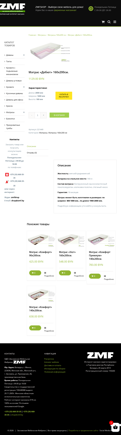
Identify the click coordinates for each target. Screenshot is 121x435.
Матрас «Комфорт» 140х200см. (40, 308)
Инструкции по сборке (54, 368)
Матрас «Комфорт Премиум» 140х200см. (99, 255)
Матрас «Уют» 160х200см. (67, 253)
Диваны (9, 55)
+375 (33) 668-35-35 (12, 411)
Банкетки (10, 118)
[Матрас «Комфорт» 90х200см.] (41, 239)
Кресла (9, 106)
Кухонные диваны (14, 93)
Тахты (9, 61)
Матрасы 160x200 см (57, 132)
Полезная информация (54, 372)
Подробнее (49, 276)
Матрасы (43, 132)
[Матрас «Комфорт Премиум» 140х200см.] (101, 239)
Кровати (10, 87)
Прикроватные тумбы (13, 127)
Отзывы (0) (32, 152)
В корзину (59, 115)
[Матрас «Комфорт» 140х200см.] (41, 294)
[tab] (37, 146)
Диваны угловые (14, 80)
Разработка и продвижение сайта (83, 430)
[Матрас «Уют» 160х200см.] (71, 239)
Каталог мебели (51, 362)
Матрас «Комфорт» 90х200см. (40, 253)
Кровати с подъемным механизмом (12, 71)
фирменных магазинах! (65, 10)
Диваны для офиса (14, 99)
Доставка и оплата (52, 365)
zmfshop (15, 197)
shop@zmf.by (17, 200)
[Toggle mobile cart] (103, 21)
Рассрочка (49, 358)
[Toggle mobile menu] (115, 21)
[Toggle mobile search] (109, 21)
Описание (31, 146)
